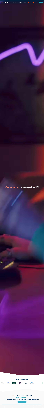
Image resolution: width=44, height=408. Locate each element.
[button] (17, 2)
